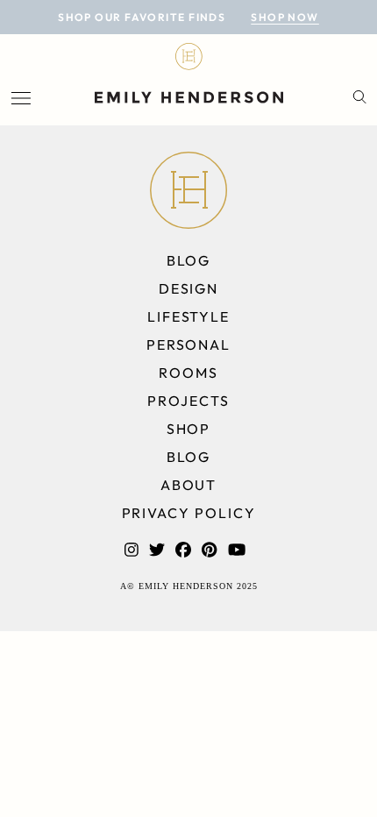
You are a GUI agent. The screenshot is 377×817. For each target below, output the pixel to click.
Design (189, 288)
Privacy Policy (189, 513)
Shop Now (285, 17)
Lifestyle (188, 316)
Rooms (188, 372)
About (188, 485)
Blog (189, 260)
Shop (189, 428)
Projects (188, 400)
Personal (188, 344)
